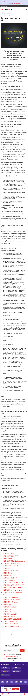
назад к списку (8, 634)
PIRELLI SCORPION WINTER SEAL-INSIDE (13, 626)
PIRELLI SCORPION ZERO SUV (10, 579)
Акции (6, 671)
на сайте (19, 544)
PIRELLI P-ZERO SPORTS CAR (10, 570)
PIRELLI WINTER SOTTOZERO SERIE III (12, 618)
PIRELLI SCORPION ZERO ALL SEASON (12, 587)
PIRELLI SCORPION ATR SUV (10, 585)
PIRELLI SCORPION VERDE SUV (10, 565)
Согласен (15, 689)
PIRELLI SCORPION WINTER (10, 613)
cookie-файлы (5, 690)
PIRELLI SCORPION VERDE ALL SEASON (13, 582)
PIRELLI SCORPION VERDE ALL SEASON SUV (14, 562)
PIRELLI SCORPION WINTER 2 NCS (11, 625)
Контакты (6, 675)
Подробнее (16, 3)
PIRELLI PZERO (6, 568)
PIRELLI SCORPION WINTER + (10, 621)
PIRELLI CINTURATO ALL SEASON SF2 (12, 563)
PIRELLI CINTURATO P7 (8, 553)
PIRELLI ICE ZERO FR (8, 604)
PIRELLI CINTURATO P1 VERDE (10, 555)
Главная (3, 13)
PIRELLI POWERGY (7, 558)
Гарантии (9, 13)
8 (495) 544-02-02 (19, 6)
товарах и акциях (10, 660)
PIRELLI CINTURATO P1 (8, 556)
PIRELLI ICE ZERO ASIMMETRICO (11, 623)
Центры (11, 6)
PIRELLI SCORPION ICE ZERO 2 (10, 608)
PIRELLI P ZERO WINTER (9, 616)
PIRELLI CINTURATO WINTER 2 (10, 614)
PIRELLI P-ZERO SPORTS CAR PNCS (12, 599)
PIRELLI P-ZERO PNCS (8, 596)
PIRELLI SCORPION (7, 567)
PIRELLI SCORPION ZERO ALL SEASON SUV (14, 584)
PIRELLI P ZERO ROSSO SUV (10, 577)
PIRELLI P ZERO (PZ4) (8, 572)
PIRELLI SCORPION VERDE (9, 580)
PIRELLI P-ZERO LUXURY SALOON (11, 597)
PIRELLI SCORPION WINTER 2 (10, 606)
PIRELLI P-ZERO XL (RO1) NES (10, 602)
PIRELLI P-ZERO (6, 589)
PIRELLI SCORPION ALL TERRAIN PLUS (12, 591)
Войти (8, 695)
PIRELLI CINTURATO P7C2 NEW (11, 560)
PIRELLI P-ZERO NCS (8, 601)
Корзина (14, 695)
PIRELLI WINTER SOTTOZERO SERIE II (12, 620)
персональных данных (12, 656)
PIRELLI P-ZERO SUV (8, 573)
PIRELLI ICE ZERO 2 (7, 609)
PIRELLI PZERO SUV (8, 575)
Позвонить (19, 695)
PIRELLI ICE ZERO (7, 611)
